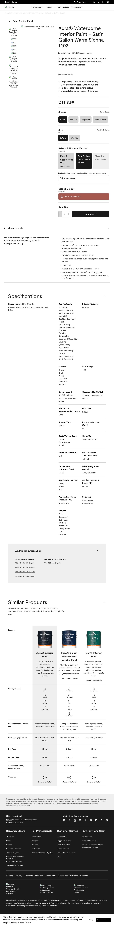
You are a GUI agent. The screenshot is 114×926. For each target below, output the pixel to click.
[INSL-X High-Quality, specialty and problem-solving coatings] (51, 888)
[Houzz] (96, 820)
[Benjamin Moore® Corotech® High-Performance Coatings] (17, 888)
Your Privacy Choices (14, 865)
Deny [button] (91, 920)
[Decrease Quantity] (60, 214)
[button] (94, 2)
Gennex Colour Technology (85, 272)
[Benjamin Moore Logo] (12, 7)
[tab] (13, 32)
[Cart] (107, 2)
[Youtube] (80, 820)
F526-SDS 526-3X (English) (25, 563)
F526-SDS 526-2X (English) (25, 567)
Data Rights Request (14, 861)
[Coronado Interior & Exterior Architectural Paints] (85, 888)
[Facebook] (64, 820)
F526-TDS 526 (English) (52, 563)
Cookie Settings (24, 922)
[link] (103, 2)
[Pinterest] (85, 820)
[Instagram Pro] (75, 820)
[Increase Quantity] (68, 214)
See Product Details (65, 74)
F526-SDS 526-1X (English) (24, 576)
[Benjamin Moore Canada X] (91, 820)
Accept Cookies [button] (103, 920)
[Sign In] (98, 2)
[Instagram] (69, 820)
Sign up (9, 820)
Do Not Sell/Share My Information (15, 857)
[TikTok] (107, 820)
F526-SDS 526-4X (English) (25, 572)
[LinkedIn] (101, 820)
